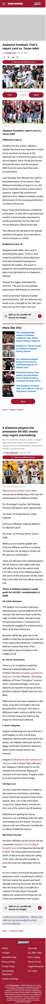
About (5, 948)
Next (36, 95)
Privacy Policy (8, 962)
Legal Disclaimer (36, 966)
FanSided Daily (9, 957)
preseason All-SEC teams (19, 490)
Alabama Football (16, 410)
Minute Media (14, 985)
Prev (10, 95)
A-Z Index (32, 971)
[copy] (17, 57)
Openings (32, 948)
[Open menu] (3, 3)
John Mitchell (11, 453)
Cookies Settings (10, 979)
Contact (6, 952)
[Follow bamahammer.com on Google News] (40, 316)
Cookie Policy (8, 966)
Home (4, 410)
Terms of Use (34, 962)
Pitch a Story (34, 957)
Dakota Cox (10, 53)
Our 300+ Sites (35, 952)
